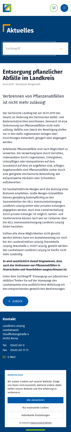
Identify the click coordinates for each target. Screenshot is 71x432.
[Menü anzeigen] (64, 8)
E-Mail (11, 357)
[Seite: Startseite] (7, 8)
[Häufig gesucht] (61, 48)
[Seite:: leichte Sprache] (54, 8)
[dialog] (35, 398)
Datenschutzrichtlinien (41, 423)
